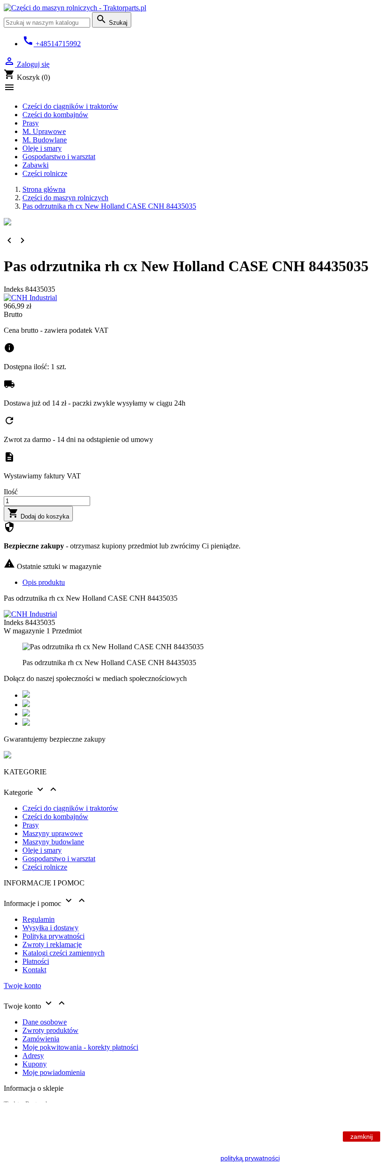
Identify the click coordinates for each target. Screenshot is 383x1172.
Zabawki (35, 165)
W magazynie (24, 631)
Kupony (34, 1064)
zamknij (361, 1136)
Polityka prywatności (53, 936)
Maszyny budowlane (53, 842)
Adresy (33, 1056)
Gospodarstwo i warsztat (58, 157)
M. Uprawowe (44, 131)
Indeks (14, 289)
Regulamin (38, 919)
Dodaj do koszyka (38, 513)
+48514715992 (51, 44)
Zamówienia (40, 1039)
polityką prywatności (250, 1158)
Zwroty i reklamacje (52, 944)
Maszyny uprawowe (52, 833)
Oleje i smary (42, 148)
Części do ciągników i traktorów (70, 106)
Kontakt (34, 970)
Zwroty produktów (50, 1030)
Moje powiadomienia (53, 1072)
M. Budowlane (44, 140)
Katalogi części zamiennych (63, 953)
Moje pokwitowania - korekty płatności (80, 1047)
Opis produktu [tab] (43, 582)
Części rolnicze (44, 173)
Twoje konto (22, 986)
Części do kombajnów (55, 115)
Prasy (30, 123)
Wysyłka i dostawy (50, 928)
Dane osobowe (44, 1022)
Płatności (35, 961)
